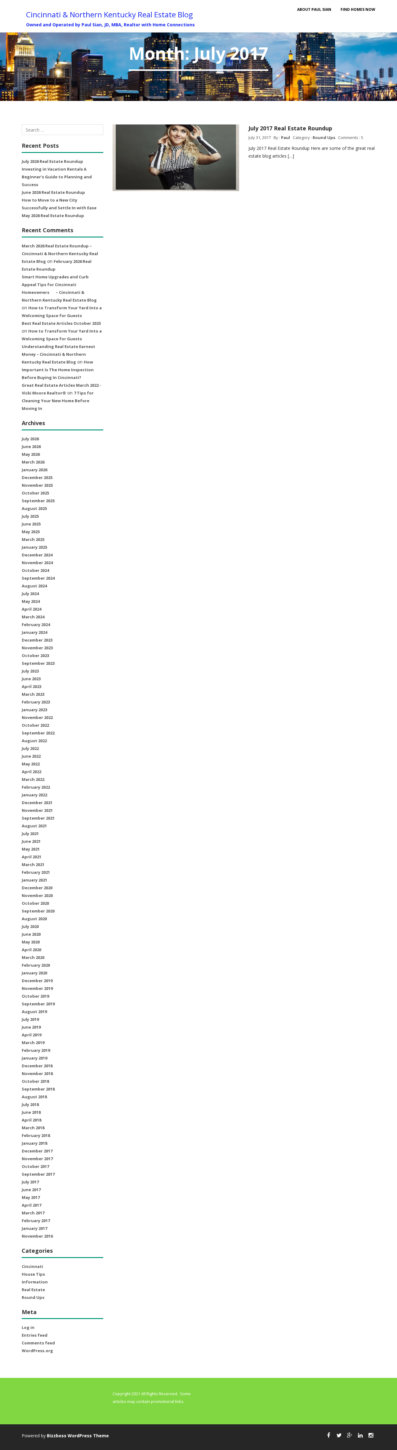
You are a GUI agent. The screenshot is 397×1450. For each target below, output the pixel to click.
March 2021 (33, 864)
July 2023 (30, 671)
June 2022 (31, 756)
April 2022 (31, 771)
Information (35, 1282)
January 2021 (34, 880)
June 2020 (31, 934)
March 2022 (33, 779)
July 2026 (30, 439)
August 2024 (34, 586)
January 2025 (34, 547)
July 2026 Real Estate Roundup (52, 161)
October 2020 (35, 903)
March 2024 (33, 617)
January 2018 (34, 1143)
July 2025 (30, 516)
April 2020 (31, 949)
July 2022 (30, 748)
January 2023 (34, 709)
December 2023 (37, 640)
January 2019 (34, 1058)
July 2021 (30, 833)
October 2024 (35, 570)
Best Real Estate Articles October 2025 (61, 323)
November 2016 (37, 1236)
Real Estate (33, 1289)
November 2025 (37, 485)
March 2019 (33, 1042)
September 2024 (38, 578)
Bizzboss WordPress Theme (78, 1436)
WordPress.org (37, 1350)
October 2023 (35, 655)
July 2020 (30, 926)
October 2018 (35, 1081)
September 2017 (38, 1174)
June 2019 (31, 1027)
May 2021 (31, 849)
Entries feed (34, 1335)
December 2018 (37, 1066)
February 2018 (36, 1135)
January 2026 (34, 469)
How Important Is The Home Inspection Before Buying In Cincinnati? (58, 369)
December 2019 (37, 980)
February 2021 (36, 872)
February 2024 (36, 624)
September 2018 (38, 1089)
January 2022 (34, 795)
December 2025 (37, 477)
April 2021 (31, 857)
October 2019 (35, 996)
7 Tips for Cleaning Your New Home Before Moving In (58, 400)
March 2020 (33, 957)
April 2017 (31, 1205)
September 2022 (38, 733)
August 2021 (34, 826)
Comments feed (38, 1343)
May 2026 (31, 454)
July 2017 (30, 1182)
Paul (285, 137)
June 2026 (31, 446)
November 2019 (37, 988)
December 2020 (37, 887)
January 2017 (34, 1228)
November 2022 (37, 717)
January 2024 (34, 632)
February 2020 (36, 965)
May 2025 (31, 531)
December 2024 (37, 555)
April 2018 (31, 1120)
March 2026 (33, 462)
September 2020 (38, 911)
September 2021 (38, 818)
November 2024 (37, 562)
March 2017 (33, 1213)
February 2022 (36, 787)
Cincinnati (32, 1266)
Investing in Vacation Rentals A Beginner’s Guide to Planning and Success (57, 176)
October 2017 (35, 1166)
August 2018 (34, 1096)
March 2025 (33, 539)
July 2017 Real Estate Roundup (290, 128)
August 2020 (34, 918)
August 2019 (34, 1011)
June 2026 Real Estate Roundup (53, 192)
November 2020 (37, 895)
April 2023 (31, 686)
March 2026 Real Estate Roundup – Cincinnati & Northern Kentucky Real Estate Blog (60, 253)
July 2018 (30, 1104)
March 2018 (33, 1127)
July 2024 (30, 593)
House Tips (33, 1274)
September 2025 (38, 500)
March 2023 (33, 694)
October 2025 (35, 493)
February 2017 (36, 1220)
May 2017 (31, 1197)
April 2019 (31, 1035)
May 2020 (31, 942)
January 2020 (34, 973)
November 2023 (37, 648)
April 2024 (31, 609)
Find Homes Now (358, 9)
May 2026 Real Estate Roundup (53, 215)
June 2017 (31, 1189)
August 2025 (34, 508)
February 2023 (36, 702)
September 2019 (38, 1004)
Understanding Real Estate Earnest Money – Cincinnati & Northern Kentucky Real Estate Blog (58, 354)
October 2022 (35, 725)
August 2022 (34, 740)
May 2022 (31, 764)
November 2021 (37, 810)
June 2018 (31, 1112)
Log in (28, 1327)
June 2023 (31, 678)
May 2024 (31, 601)
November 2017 (37, 1158)
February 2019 (36, 1050)
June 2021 (31, 841)
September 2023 (38, 663)
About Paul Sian (314, 9)
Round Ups (33, 1297)
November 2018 (37, 1073)
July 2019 (30, 1019)
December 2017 (37, 1151)
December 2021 (37, 802)
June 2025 (31, 524)
